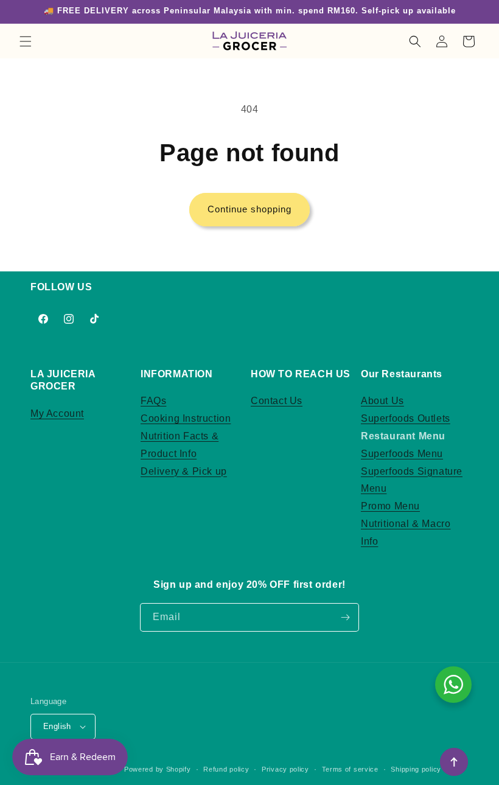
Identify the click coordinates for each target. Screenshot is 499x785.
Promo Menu (390, 506)
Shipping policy (416, 769)
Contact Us (276, 401)
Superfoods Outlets (405, 418)
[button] (25, 41)
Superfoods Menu (402, 453)
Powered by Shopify (157, 769)
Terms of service (350, 769)
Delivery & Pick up (184, 471)
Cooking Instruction (186, 418)
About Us (382, 401)
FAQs (153, 401)
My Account (57, 413)
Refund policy (226, 769)
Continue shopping (249, 209)
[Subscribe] (345, 617)
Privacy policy (285, 769)
